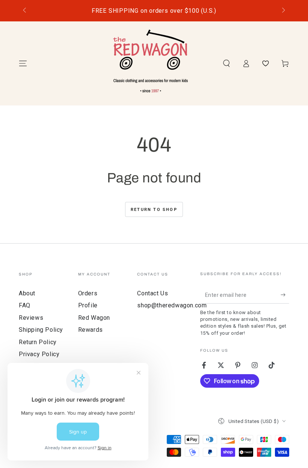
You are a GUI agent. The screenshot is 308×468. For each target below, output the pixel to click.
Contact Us (152, 293)
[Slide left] (25, 11)
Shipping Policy (41, 329)
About (27, 293)
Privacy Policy (39, 354)
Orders (88, 293)
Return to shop (154, 209)
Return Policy (38, 342)
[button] (226, 63)
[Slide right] (282, 11)
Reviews (31, 317)
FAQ (24, 305)
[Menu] (23, 63)
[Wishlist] (265, 63)
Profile (88, 305)
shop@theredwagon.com (172, 305)
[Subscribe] (285, 295)
